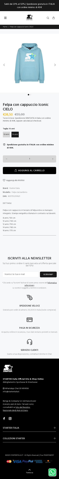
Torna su (29, 472)
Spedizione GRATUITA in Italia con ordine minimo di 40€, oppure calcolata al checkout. (27, 120)
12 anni (6, 134)
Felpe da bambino (19, 192)
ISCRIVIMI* (48, 274)
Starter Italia (14, 188)
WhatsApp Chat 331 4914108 (17, 388)
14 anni (15, 134)
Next (55, 65)
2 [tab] (30, 94)
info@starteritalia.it (11, 391)
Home (5, 26)
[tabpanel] (29, 63)
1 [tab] (28, 94)
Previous (4, 65)
